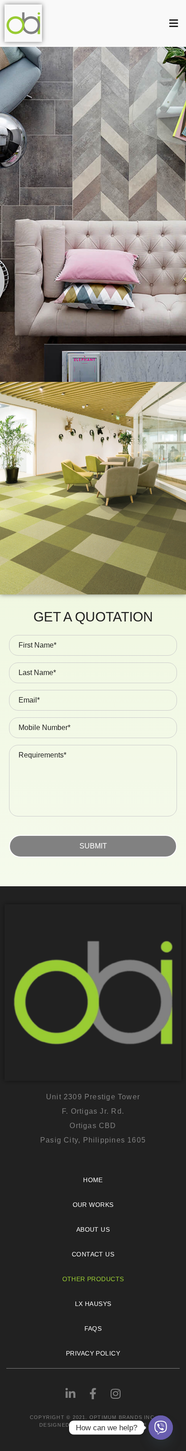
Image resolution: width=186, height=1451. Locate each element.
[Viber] (161, 1427)
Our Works (93, 1204)
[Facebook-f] (93, 1393)
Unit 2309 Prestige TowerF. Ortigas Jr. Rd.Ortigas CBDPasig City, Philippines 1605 (93, 1118)
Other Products (93, 1279)
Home (93, 1179)
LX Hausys (93, 1303)
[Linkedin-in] (70, 1393)
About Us (93, 1229)
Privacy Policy (93, 1353)
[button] (116, 23)
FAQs (93, 1328)
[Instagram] (115, 1393)
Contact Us (93, 1254)
